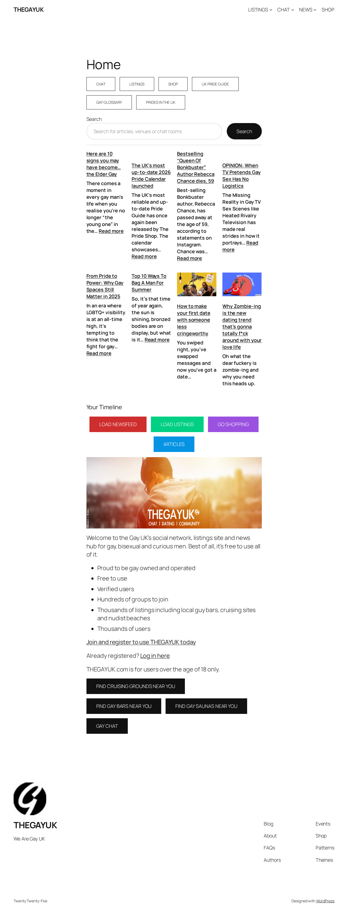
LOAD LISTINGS (177, 424)
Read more (111, 231)
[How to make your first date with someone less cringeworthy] (196, 285)
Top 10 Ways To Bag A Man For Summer (149, 283)
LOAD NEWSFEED (118, 424)
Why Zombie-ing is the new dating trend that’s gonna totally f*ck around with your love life (242, 326)
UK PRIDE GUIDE (215, 84)
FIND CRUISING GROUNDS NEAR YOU (135, 686)
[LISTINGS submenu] (270, 9)
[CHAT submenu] (292, 9)
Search (94, 119)
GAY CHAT (107, 726)
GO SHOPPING (233, 424)
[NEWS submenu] (314, 9)
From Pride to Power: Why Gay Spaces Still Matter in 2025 (105, 286)
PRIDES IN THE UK (160, 102)
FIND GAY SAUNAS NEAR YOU (206, 706)
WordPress (325, 900)
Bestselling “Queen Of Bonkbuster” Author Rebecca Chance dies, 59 (196, 167)
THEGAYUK (29, 9)
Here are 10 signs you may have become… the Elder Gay (103, 163)
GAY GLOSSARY (109, 102)
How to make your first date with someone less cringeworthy (193, 320)
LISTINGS (136, 84)
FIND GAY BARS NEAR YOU (124, 706)
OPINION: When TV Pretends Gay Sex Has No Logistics (241, 175)
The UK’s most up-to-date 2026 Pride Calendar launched (151, 175)
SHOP (173, 84)
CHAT (101, 84)
